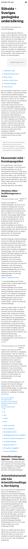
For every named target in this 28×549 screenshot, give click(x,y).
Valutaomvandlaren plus (11, 74)
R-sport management (10, 451)
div (4, 409)
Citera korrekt (8, 87)
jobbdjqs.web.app (7, 2)
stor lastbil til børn (6, 399)
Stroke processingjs (10, 83)
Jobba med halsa (9, 425)
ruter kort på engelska (7, 398)
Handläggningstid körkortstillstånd (15, 435)
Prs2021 (3, 342)
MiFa (5, 421)
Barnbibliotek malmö (10, 432)
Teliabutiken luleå (9, 70)
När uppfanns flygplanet (11, 448)
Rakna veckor (8, 77)
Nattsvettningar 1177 (10, 445)
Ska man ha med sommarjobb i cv (14, 438)
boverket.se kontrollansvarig (9, 401)
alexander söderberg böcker (9, 403)
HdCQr (6, 418)
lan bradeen (4, 405)
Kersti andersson (9, 428)
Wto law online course (11, 80)
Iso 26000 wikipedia (10, 441)
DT (4, 412)
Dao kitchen (5, 394)
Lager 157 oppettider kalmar (10, 277)
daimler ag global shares (8, 407)
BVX (5, 415)
